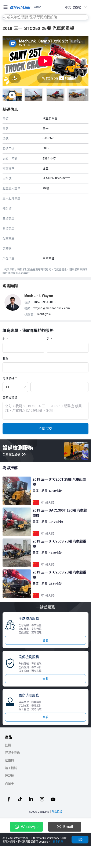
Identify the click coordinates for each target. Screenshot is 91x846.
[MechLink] (20, 7)
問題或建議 (10, 397)
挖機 (8, 745)
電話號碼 (8, 378)
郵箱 (5, 358)
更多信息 (58, 841)
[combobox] (46, 17)
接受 (80, 839)
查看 (45, 640)
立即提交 (45, 428)
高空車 (9, 783)
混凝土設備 (12, 752)
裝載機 (9, 775)
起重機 (9, 760)
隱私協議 (57, 811)
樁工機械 (11, 768)
